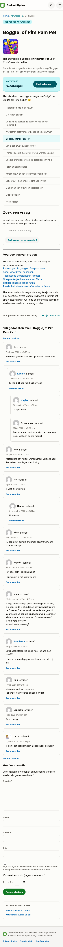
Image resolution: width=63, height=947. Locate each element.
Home (6, 16)
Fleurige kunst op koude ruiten (19, 282)
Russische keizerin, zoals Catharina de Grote (26, 286)
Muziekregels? (13, 195)
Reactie (7, 781)
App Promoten (42, 941)
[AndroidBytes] (2, 5)
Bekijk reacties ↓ (51, 315)
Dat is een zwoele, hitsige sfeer (21, 146)
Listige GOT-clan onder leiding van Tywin (26, 181)
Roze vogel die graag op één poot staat (24, 268)
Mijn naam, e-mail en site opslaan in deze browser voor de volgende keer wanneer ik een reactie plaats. (30, 868)
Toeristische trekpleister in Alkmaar (21, 275)
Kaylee (21, 373)
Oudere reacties (11, 338)
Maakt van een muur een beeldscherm (24, 188)
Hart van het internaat (16, 167)
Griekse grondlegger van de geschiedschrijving (29, 160)
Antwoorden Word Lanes (18, 910)
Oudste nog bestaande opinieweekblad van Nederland (27, 123)
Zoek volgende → (45, 84)
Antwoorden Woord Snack (18, 914)
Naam (6, 817)
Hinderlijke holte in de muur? (19, 108)
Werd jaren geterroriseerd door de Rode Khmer (29, 132)
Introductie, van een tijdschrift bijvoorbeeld (27, 174)
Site (5, 848)
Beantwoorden (13, 362)
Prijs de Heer (12, 202)
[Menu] (59, 5)
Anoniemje (19, 641)
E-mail (7, 832)
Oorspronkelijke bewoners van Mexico (23, 279)
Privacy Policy (10, 941)
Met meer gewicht (14, 114)
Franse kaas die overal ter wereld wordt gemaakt (30, 153)
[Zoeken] (51, 5)
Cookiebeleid (26, 941)
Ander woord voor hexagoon (18, 272)
